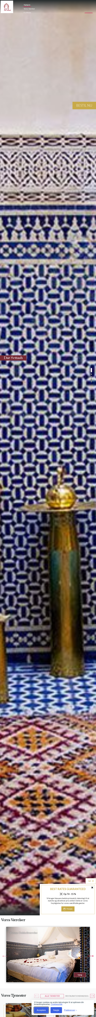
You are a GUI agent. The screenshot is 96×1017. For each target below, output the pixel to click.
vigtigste (27, 5)
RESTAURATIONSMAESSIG (76, 996)
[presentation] (5, 956)
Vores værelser (29, 9)
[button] (91, 370)
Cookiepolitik (56, 1004)
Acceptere (41, 1010)
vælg (80, 975)
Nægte (56, 1010)
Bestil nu (84, 105)
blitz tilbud (86, 913)
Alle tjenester (52, 996)
